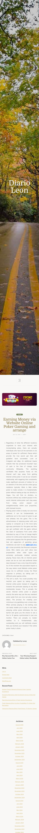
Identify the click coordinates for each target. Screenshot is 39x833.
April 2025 (20, 775)
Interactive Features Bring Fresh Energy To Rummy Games (19, 708)
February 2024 (19, 819)
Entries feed (5, 674)
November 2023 (19, 829)
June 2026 (19, 731)
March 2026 (19, 740)
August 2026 (19, 725)
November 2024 (19, 791)
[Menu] (19, 380)
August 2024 (19, 800)
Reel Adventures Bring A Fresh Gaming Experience (17, 700)
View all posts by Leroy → (19, 645)
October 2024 (19, 794)
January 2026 (19, 747)
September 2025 (20, 759)
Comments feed (7, 678)
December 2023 (19, 826)
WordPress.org (6, 681)
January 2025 (19, 785)
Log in (4, 671)
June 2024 (19, 807)
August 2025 (19, 763)
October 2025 (19, 756)
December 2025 (19, 750)
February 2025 (19, 781)
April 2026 (20, 737)
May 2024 (19, 810)
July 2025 (19, 766)
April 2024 (20, 813)
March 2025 (19, 778)
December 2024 (19, 788)
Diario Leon (19, 186)
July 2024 (19, 804)
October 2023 (19, 832)
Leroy (24, 434)
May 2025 (19, 772)
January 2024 (19, 822)
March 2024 (19, 816)
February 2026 (19, 744)
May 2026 (19, 734)
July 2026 (19, 728)
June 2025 (19, 769)
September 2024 (20, 797)
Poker (19, 414)
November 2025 (19, 753)
